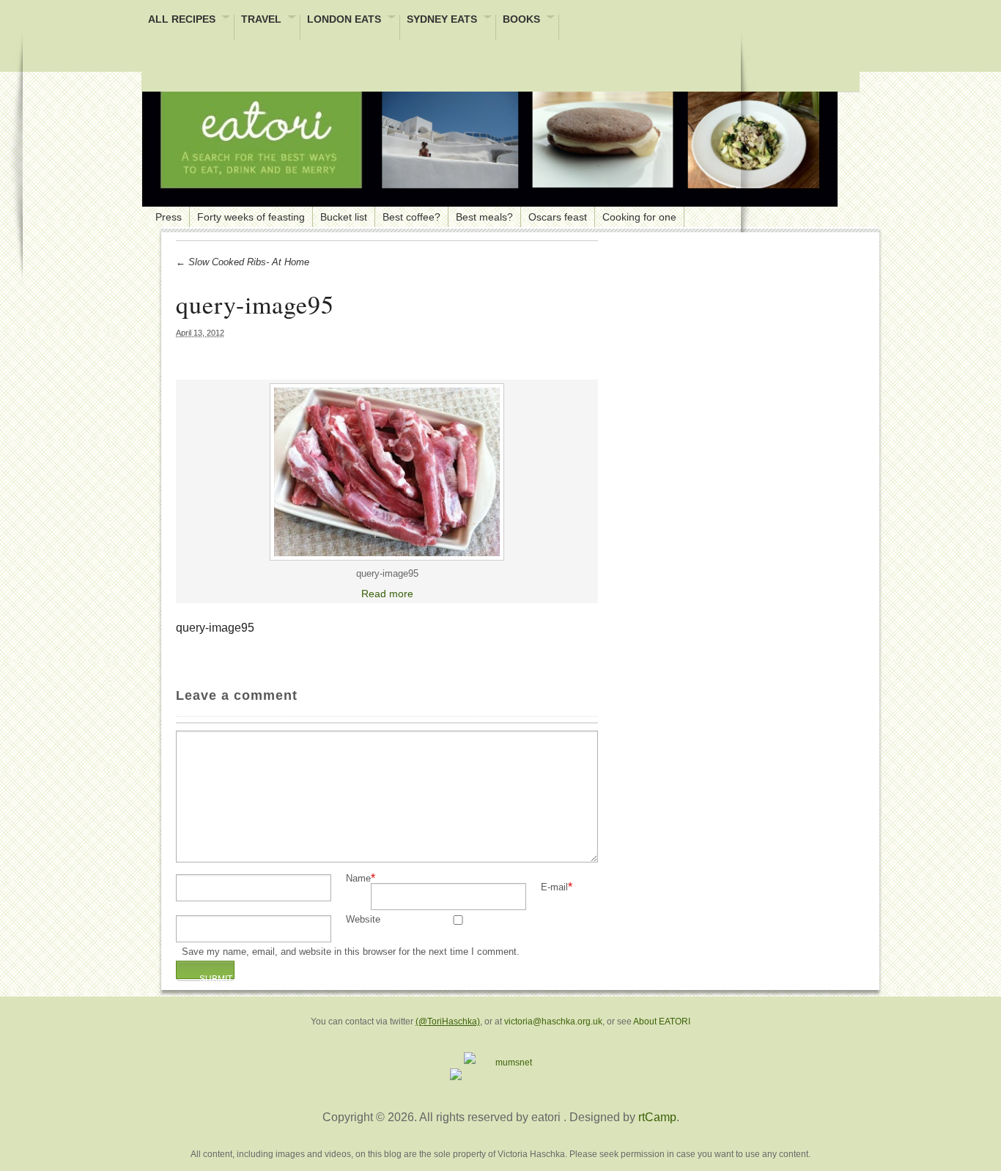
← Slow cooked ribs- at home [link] (242, 261)
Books (521, 20)
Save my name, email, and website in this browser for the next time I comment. (351, 952)
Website (363, 920)
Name (358, 879)
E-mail (554, 888)
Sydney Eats (442, 20)
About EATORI (661, 1021)
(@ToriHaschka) (447, 1021)
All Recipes (181, 20)
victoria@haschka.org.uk (553, 1021)
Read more (387, 593)
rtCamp (657, 1117)
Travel (261, 20)
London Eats (344, 20)
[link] (387, 472)
